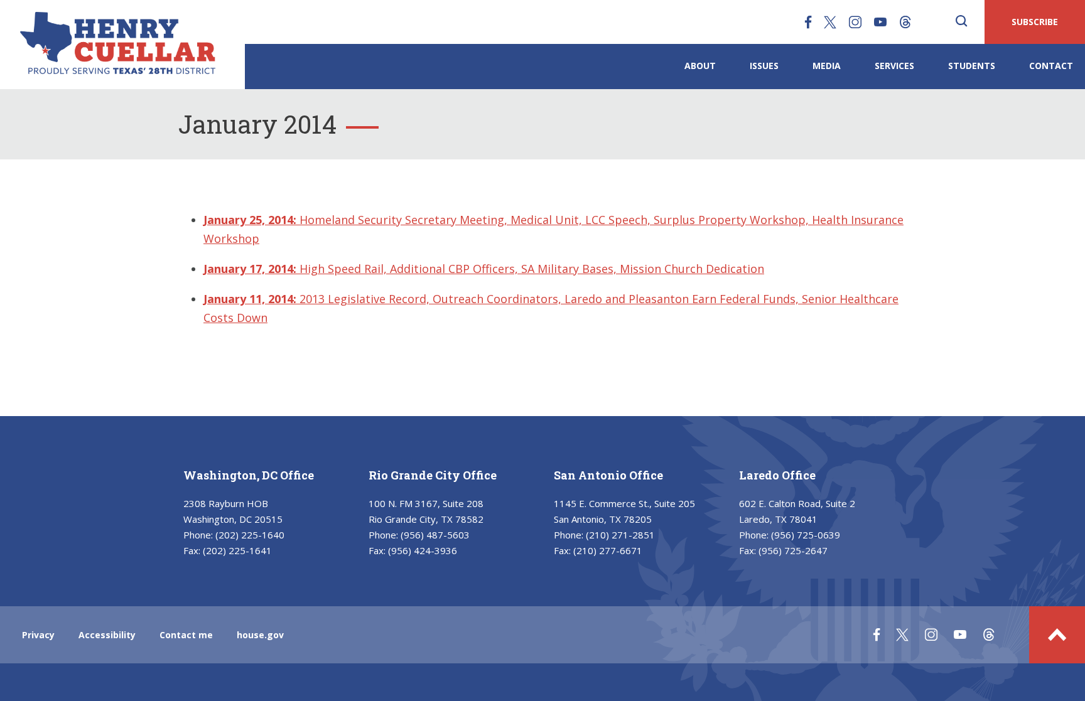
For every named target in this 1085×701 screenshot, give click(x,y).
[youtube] (880, 22)
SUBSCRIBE (1035, 22)
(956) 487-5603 (435, 534)
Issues (764, 66)
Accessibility (107, 635)
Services (894, 66)
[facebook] (808, 22)
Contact (1051, 66)
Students (971, 66)
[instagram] (855, 22)
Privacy (38, 635)
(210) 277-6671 (607, 550)
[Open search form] (961, 22)
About (700, 66)
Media (826, 66)
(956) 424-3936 (422, 550)
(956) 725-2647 (793, 550)
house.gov (260, 635)
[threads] (905, 22)
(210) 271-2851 (620, 534)
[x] (830, 22)
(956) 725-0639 (805, 534)
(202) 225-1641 (237, 550)
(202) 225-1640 (249, 534)
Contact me (186, 635)
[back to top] (1057, 634)
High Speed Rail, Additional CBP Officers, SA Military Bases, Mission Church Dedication (483, 268)
